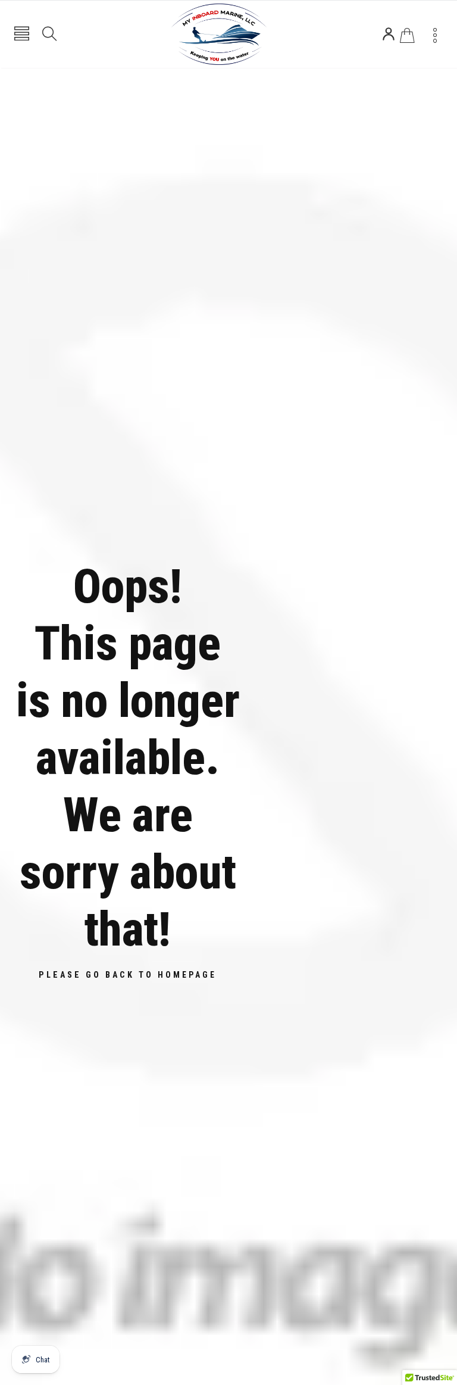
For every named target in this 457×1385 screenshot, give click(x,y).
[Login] (388, 34)
